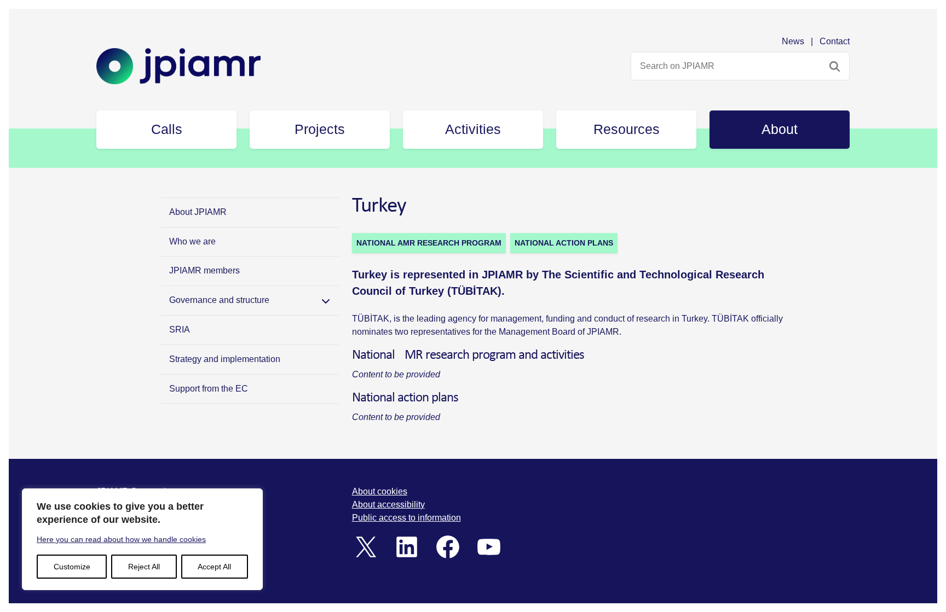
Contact (835, 41)
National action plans (564, 242)
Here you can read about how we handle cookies (121, 539)
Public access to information (406, 517)
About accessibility (388, 504)
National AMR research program (428, 242)
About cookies (379, 491)
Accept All (214, 566)
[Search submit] (835, 66)
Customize (72, 566)
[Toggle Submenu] (326, 300)
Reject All (144, 566)
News (793, 41)
